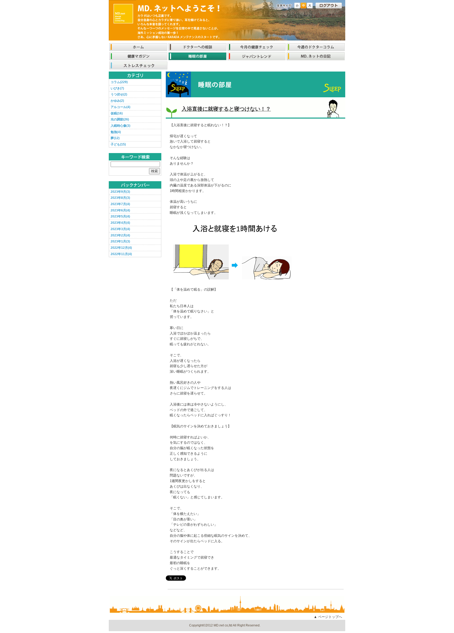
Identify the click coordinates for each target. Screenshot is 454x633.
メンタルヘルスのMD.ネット (123, 13)
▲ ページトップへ (328, 617)
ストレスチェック (138, 65)
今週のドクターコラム (316, 47)
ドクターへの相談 (197, 47)
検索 (154, 171)
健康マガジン (138, 56)
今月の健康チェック (257, 47)
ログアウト (329, 5)
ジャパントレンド (257, 56)
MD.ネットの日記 (316, 56)
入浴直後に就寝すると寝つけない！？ (226, 109)
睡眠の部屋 (197, 56)
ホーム (138, 47)
